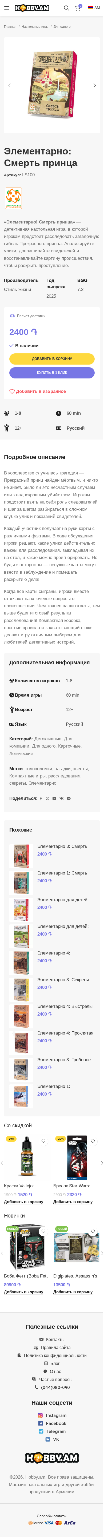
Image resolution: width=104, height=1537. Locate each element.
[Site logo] (32, 7)
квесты (80, 768)
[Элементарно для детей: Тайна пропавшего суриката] (21, 910)
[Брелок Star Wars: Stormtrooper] (76, 1157)
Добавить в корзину (52, 359)
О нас (55, 1371)
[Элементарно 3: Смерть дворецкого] (21, 856)
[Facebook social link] (41, 798)
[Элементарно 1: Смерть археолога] (21, 883)
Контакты (55, 1339)
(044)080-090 (55, 1387)
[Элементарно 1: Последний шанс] (21, 1096)
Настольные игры (35, 27)
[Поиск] (66, 8)
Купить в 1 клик (52, 373)
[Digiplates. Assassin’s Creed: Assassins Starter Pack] (76, 1247)
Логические (21, 753)
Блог (55, 1363)
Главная (10, 27)
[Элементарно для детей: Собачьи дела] (21, 936)
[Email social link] (54, 798)
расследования (64, 776)
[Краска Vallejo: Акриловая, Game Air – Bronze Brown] (27, 1157)
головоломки (39, 768)
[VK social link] (61, 798)
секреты (17, 783)
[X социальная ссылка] (47, 798)
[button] (9, 85)
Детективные (47, 738)
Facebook (56, 1423)
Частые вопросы (56, 1379)
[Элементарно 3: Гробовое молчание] (21, 1070)
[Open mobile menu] (6, 8)
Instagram (56, 1415)
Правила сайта (56, 1347)
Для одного (62, 27)
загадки (63, 768)
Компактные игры (27, 776)
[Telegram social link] (68, 798)
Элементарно (42, 783)
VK (56, 1439)
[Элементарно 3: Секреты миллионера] (21, 990)
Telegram (56, 1431)
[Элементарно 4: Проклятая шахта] (21, 1043)
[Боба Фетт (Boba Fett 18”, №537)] (27, 1247)
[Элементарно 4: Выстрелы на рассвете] (21, 1016)
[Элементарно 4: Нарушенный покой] (21, 963)
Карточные (69, 746)
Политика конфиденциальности (55, 1355)
